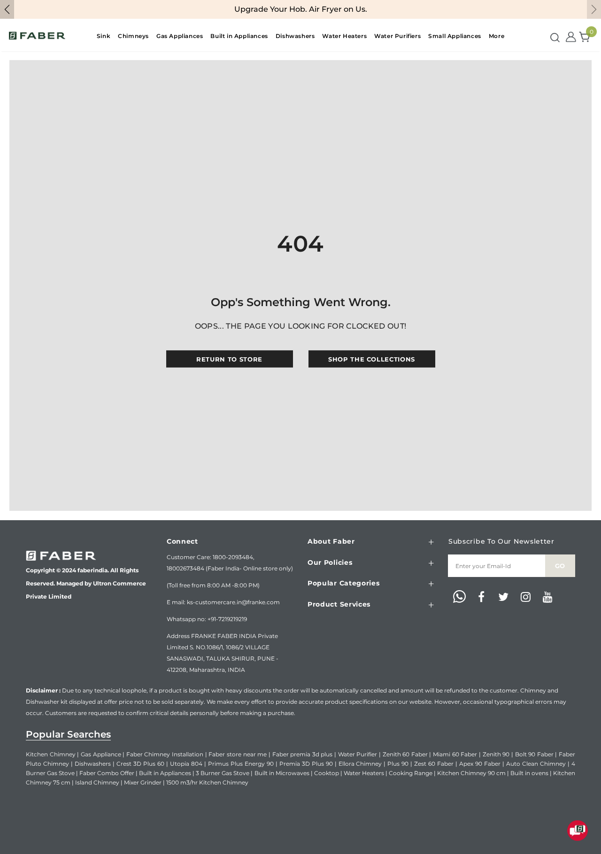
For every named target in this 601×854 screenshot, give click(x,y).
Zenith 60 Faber (405, 754)
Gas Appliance (101, 754)
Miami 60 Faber (455, 754)
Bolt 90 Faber (534, 754)
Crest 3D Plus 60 (140, 763)
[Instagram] (525, 597)
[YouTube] (547, 597)
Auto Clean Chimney (536, 763)
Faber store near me (237, 754)
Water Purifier (358, 754)
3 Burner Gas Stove (222, 773)
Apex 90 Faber (480, 763)
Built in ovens (529, 773)
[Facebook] (481, 597)
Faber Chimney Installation (164, 754)
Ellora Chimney (360, 763)
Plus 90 (397, 763)
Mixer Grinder (143, 782)
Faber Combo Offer (106, 773)
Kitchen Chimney (51, 754)
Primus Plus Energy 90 (241, 763)
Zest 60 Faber (434, 763)
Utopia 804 (186, 763)
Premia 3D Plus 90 (306, 763)
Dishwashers (93, 763)
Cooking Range (410, 773)
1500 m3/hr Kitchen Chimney (207, 782)
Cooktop (326, 773)
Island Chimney (97, 782)
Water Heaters (364, 773)
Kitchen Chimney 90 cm (471, 773)
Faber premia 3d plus (302, 754)
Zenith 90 (496, 754)
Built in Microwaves (281, 773)
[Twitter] (503, 597)
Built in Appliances (165, 773)
